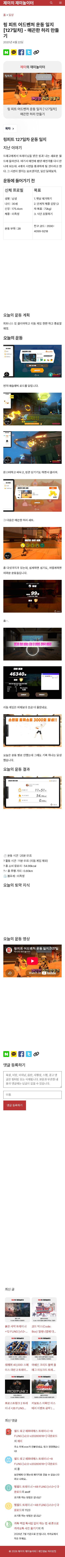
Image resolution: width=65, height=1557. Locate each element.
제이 (19, 1435)
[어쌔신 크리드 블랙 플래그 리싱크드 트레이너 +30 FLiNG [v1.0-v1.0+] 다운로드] (44, 1343)
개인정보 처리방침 (47, 1545)
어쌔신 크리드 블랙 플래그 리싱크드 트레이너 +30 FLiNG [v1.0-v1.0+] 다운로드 (44, 1361)
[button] (51, 3)
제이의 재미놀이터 (18, 2)
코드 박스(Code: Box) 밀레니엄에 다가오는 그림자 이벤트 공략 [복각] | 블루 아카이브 (44, 1323)
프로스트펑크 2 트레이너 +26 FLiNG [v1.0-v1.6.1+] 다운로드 (17, 1400)
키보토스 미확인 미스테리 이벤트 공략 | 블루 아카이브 (44, 1400)
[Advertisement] (32, 276)
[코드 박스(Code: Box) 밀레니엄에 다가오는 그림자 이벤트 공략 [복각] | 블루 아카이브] (44, 1304)
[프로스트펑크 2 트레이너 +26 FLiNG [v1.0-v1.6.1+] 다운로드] (17, 1381)
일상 (11, 15)
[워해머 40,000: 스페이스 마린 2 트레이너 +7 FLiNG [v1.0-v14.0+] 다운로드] (17, 1343)
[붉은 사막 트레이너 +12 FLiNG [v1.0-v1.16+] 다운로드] (17, 1304)
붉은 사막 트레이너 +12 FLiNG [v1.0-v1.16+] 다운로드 (15, 1323)
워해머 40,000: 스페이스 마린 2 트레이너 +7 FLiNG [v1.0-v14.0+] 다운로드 (17, 1361)
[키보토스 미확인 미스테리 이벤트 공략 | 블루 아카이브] (44, 1381)
